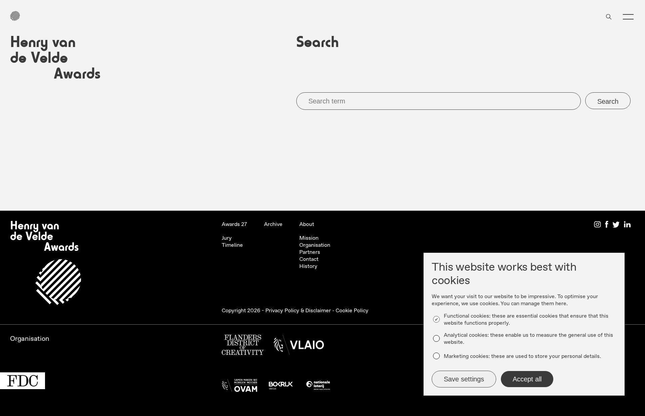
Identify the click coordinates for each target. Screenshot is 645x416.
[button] (628, 17)
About (306, 224)
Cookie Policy (352, 310)
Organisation (314, 245)
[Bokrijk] (280, 387)
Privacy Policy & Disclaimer (298, 310)
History (308, 266)
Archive (273, 224)
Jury (227, 238)
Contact (308, 259)
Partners (309, 252)
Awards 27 (234, 224)
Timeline (232, 245)
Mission (308, 238)
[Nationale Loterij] (318, 387)
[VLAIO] (299, 347)
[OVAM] (239, 387)
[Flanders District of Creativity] (243, 347)
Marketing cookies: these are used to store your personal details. (522, 356)
